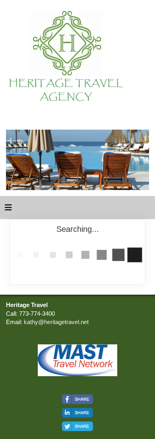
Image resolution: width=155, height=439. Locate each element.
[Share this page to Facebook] (77, 399)
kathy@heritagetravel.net (56, 322)
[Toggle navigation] (8, 209)
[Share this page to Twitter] (77, 426)
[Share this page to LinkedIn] (77, 413)
